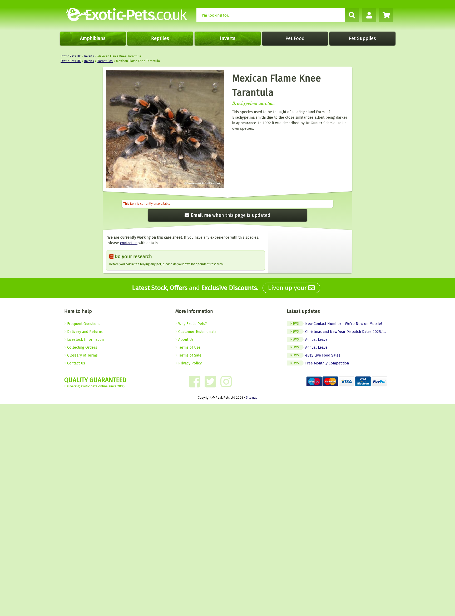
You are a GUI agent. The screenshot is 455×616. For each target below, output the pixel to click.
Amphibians (93, 38)
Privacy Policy (189, 363)
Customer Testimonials (196, 331)
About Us (185, 339)
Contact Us (75, 363)
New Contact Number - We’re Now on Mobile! (336, 324)
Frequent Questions (83, 324)
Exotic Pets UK (71, 56)
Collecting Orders (81, 347)
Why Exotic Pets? (192, 324)
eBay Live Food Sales (315, 355)
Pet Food (295, 38)
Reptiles (160, 38)
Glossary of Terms (82, 355)
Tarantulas (105, 61)
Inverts (227, 38)
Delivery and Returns (84, 331)
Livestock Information (85, 339)
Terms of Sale (189, 355)
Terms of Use (188, 347)
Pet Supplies (362, 38)
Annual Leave (309, 339)
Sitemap (252, 397)
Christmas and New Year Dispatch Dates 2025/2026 (340, 331)
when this (230, 215)
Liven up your (288, 288)
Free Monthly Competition (319, 363)
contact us (128, 243)
